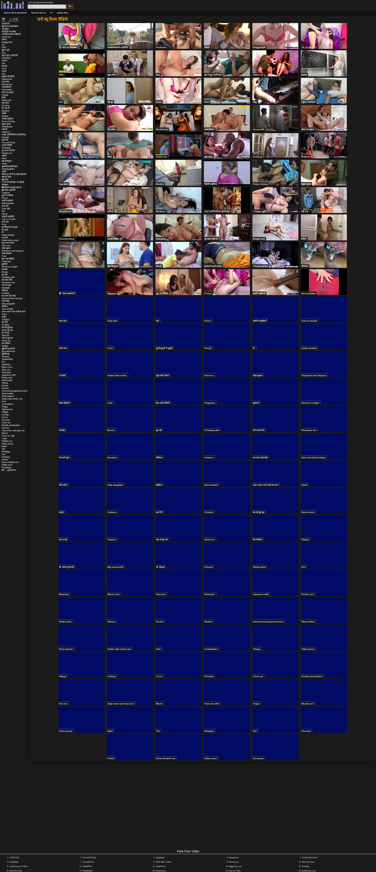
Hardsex (6, 132)
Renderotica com (309, 871)
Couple (5, 95)
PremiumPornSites (309, 857)
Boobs (5, 272)
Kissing (5, 356)
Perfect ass (7, 377)
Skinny (5, 383)
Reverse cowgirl (9, 266)
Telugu (5, 406)
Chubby (5, 324)
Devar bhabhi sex (10, 462)
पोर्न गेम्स (8, 177)
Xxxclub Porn (88, 862)
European (6, 467)
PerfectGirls (161, 871)
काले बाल (5, 221)
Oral (4, 401)
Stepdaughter (8, 169)
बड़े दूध (4, 66)
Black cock (7, 367)
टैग (51, 13)
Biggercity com (235, 866)
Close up (6, 422)
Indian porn (7, 465)
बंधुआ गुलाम (6, 124)
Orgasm (6, 192)
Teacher (5, 335)
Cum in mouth (8, 219)
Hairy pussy (7, 443)
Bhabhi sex (7, 441)
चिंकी (4, 97)
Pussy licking (8, 121)
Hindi (4, 163)
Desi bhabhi (7, 309)
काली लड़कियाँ (7, 200)
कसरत (4, 60)
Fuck (4, 224)
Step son (6, 369)
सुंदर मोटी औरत (8, 243)
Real (4, 158)
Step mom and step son (13, 430)
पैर (3, 232)
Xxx (4, 52)
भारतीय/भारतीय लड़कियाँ (11, 34)
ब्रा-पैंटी (5, 322)
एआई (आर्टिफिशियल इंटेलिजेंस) (14, 134)
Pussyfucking (8, 142)
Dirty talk (6, 208)
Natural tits (7, 79)
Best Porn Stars (308, 862)
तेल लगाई (5, 332)
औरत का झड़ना (8, 92)
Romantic (6, 372)
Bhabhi (5, 116)
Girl (3, 454)
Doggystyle (7, 42)
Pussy (5, 198)
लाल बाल (5, 206)
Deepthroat (7, 126)
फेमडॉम (4, 269)
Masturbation (8, 203)
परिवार (4, 39)
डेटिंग (4, 171)
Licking (5, 414)
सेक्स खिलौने (7, 253)
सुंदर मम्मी (5, 50)
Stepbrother (7, 359)
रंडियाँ (4, 113)
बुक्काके (4, 264)
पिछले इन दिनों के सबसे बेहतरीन (15, 13)
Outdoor (6, 293)
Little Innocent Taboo (19, 866)
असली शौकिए (7, 145)
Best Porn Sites (16, 871)
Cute (4, 256)
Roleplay (6, 451)
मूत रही (4, 274)
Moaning (6, 364)
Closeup (6, 457)
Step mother (8, 393)
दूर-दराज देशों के (8, 150)
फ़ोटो (6, 179)
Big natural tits (8, 351)
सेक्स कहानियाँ (9, 190)
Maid (4, 446)
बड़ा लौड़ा (5, 103)
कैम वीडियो (6, 343)
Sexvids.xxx (234, 862)
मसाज (4, 71)
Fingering (6, 261)
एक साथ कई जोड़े (9, 295)
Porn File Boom (89, 857)
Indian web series (10, 240)
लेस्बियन (5, 184)
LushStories (161, 866)
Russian (6, 420)
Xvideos (6, 319)
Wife (4, 47)
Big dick (5, 110)
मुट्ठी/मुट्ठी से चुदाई (9, 227)
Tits (3, 449)
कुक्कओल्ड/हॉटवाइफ (10, 166)
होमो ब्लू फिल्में (9, 348)
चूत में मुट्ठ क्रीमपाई (10, 55)
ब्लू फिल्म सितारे (62, 13)
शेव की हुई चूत (7, 327)
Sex (4, 74)
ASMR (5, 237)
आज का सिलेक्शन (11, 26)
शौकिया (4, 306)
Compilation (7, 404)
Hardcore (6, 37)
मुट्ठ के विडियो (7, 195)
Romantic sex (8, 282)
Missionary (7, 84)
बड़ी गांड (5, 140)
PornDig (305, 866)
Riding (5, 346)
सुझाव (6, 29)
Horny (5, 214)
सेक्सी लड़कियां (7, 118)
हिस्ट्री (7, 23)
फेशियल (5, 290)
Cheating (6, 147)
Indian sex (7, 100)
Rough (5, 229)
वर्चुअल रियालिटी (8, 76)
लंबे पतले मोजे (7, 280)
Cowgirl (5, 137)
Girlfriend (6, 58)
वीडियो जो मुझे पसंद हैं (12, 187)
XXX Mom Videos (163, 862)
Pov (4, 361)
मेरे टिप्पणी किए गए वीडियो (14, 182)
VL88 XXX (14, 857)
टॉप (3, 19)
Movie (5, 433)
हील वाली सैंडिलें (8, 258)
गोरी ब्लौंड (5, 301)
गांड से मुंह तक (7, 338)
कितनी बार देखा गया (38, 13)
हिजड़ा (6, 354)
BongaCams (234, 857)
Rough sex (7, 153)
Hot (3, 63)
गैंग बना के (6, 108)
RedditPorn (87, 866)
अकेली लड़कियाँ (8, 216)
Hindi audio (7, 380)
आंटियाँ (4, 129)
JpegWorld (160, 857)
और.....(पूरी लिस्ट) (8, 470)
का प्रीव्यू (9, 31)
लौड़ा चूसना (6, 248)
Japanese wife (9, 375)
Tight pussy (7, 409)
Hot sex (5, 428)
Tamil (4, 314)
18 (3, 44)
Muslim (5, 388)
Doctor (5, 385)
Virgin (4, 438)
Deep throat (7, 330)
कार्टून (4, 317)
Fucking (5, 105)
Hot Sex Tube (234, 871)
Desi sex (6, 245)
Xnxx (4, 68)
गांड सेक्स (5, 81)
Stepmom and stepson (13, 251)
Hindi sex (6, 340)
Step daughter (8, 303)
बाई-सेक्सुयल (7, 161)
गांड (3, 211)
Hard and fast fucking (12, 298)
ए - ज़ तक (14, 19)
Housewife (7, 89)
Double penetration (11, 425)
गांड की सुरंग (7, 285)
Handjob (6, 288)
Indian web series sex (12, 398)
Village (5, 412)
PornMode (14, 862)
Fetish (5, 459)
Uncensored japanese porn (15, 391)
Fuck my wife (8, 435)
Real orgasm (8, 396)
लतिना (4, 155)
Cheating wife (8, 277)
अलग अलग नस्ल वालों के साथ (13, 311)
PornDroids (87, 871)
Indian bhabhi (8, 235)
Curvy (5, 417)
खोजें (69, 6)
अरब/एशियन (6, 87)
